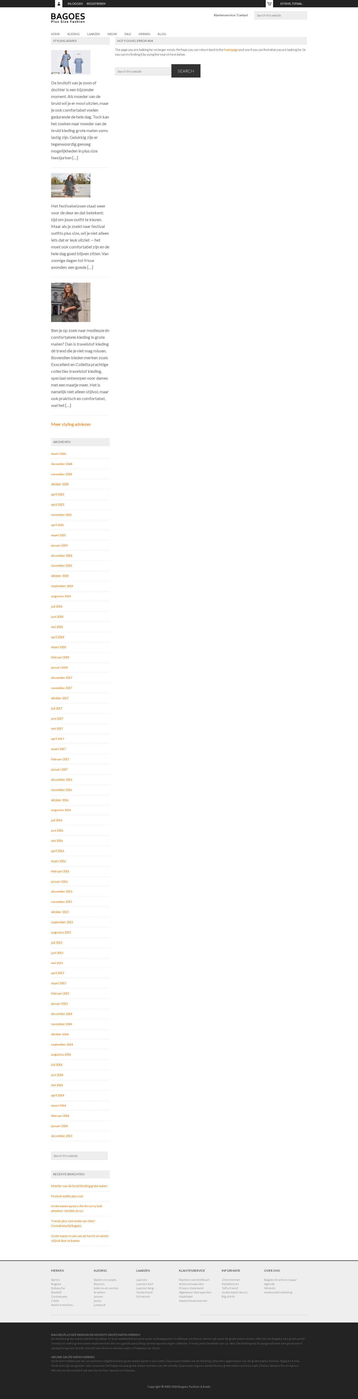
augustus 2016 (61, 810)
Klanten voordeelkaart (194, 1279)
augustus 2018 (61, 596)
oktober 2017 (59, 698)
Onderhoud (144, 1292)
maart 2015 (58, 983)
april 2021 (57, 525)
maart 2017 (58, 749)
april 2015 (57, 973)
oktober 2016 (59, 800)
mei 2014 (57, 1085)
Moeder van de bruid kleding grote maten (79, 1186)
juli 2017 (56, 708)
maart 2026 (58, 453)
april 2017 (57, 738)
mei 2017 (57, 728)
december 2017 (61, 677)
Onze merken (231, 1279)
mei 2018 (57, 627)
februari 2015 (60, 993)
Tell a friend (230, 1288)
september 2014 (62, 1044)
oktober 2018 (59, 575)
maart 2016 (58, 861)
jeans (97, 1300)
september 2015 (62, 922)
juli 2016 (56, 820)
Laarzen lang (145, 1288)
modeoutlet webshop (278, 1292)
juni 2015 (57, 952)
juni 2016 (57, 830)
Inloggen (75, 3)
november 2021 (61, 514)
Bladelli (56, 1292)
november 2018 (61, 565)
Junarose (98, 1365)
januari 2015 (59, 1003)
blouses (99, 1284)
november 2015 (61, 901)
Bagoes (56, 1284)
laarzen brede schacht (80, 1348)
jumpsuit (100, 1305)
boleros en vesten (106, 1288)
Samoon (114, 1370)
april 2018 (57, 637)
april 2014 (57, 1095)
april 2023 (57, 494)
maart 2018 (58, 647)
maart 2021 (58, 535)
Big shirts (228, 1296)
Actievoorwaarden (191, 1284)
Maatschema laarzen (193, 1300)
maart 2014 (58, 1105)
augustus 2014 (61, 1054)
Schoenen (143, 1296)
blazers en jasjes (105, 1279)
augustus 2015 (61, 932)
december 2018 (61, 555)
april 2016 (57, 850)
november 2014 (61, 1024)
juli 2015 (56, 942)
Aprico (55, 1279)
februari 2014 (60, 1115)
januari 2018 (59, 667)
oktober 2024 (59, 484)
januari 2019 (59, 545)
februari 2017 (60, 759)
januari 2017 (59, 769)
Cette (55, 1300)
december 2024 (61, 464)
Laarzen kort (144, 1284)
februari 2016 (60, 871)
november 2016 (61, 789)
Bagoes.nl (98, 21)
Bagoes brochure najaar (280, 1279)
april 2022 (57, 504)
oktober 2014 (59, 1034)
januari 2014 (59, 1126)
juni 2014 (57, 1074)
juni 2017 (57, 718)
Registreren (96, 3)
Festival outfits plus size (67, 1196)
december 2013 (61, 1136)
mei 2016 (57, 840)
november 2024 (61, 474)
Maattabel (186, 1296)
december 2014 (61, 1013)
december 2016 (61, 779)
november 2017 (61, 688)
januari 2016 (59, 881)
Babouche (58, 1288)
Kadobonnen (230, 1284)
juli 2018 (56, 606)
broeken (99, 1292)
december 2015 (61, 891)
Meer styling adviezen (71, 424)
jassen (98, 1296)
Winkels (269, 1288)
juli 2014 (56, 1064)
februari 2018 (60, 657)
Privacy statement (191, 1288)
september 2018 (62, 586)
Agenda (269, 1284)
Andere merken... (62, 1305)
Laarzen (141, 1279)
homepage (231, 49)
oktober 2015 (59, 912)
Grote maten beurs (235, 1292)
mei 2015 (57, 963)
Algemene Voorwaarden (195, 1292)
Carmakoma (59, 1296)
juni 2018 (57, 616)
